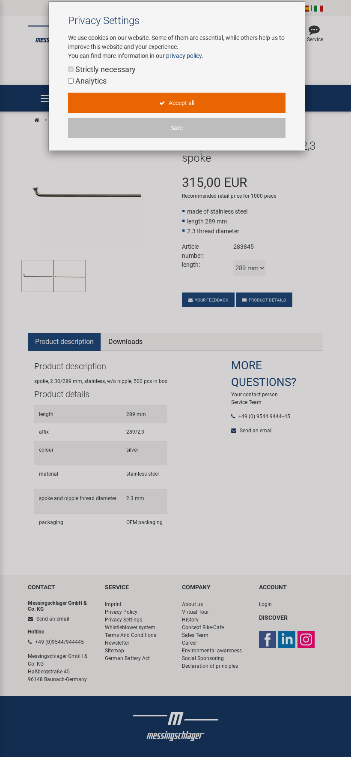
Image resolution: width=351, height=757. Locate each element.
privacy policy (184, 55)
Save (176, 127)
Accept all (180, 103)
